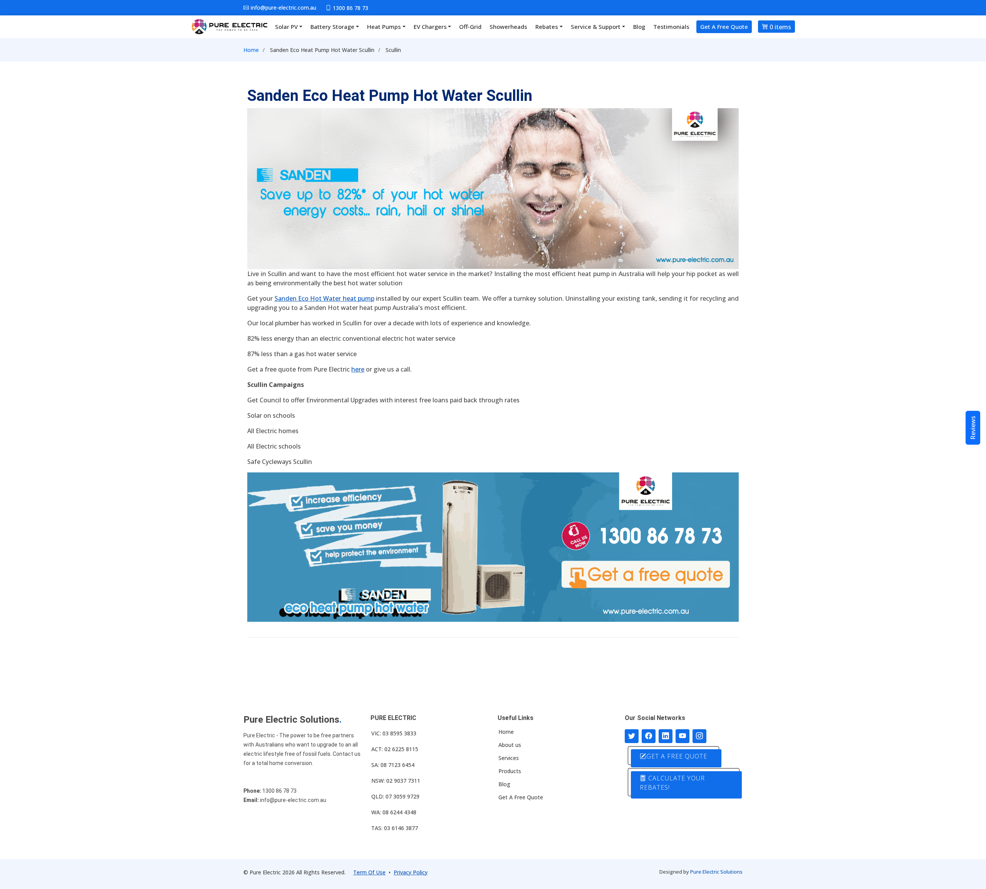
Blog (639, 26)
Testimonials (671, 26)
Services (508, 758)
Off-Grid (470, 26)
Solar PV (286, 26)
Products (509, 771)
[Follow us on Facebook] (649, 736)
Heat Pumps (384, 26)
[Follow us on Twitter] (632, 736)
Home (251, 50)
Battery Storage (332, 26)
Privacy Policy (411, 872)
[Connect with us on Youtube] (682, 736)
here (357, 369)
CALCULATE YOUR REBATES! (672, 783)
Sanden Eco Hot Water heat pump (324, 298)
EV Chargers (430, 26)
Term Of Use (369, 872)
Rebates (546, 26)
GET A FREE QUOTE (676, 756)
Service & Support (595, 26)
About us (509, 745)
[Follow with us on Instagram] (699, 736)
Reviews (973, 428)
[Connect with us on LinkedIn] (665, 736)
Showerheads (508, 26)
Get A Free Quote (724, 26)
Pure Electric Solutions (716, 871)
